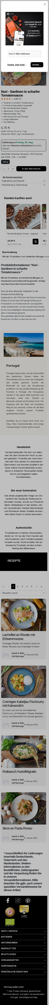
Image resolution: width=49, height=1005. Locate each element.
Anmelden (37, 64)
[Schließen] (45, 4)
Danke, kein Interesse (18, 64)
